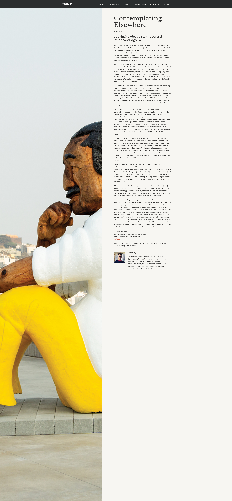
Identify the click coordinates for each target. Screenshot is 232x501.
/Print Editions (155, 4)
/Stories (126, 4)
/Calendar (101, 4)
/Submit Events (114, 4)
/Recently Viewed (140, 4)
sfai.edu (117, 239)
